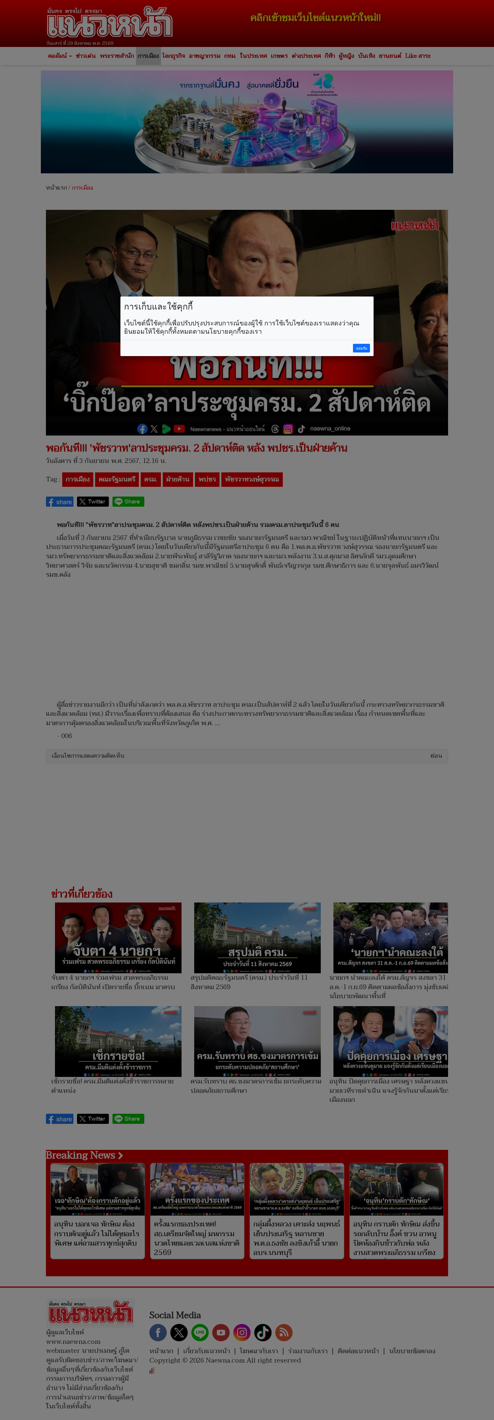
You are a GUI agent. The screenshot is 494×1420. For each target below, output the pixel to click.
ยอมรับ (361, 348)
